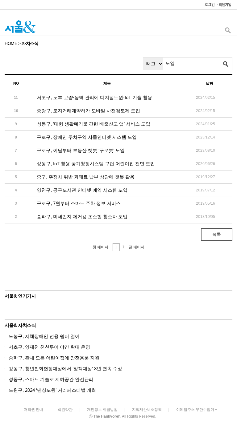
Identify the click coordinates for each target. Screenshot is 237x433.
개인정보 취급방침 (102, 409)
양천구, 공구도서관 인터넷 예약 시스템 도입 (82, 190)
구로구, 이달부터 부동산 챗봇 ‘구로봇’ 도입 (81, 150)
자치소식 (30, 43)
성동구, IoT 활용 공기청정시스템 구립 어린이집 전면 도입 (96, 163)
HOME (11, 43)
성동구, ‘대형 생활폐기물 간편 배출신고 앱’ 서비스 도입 (93, 123)
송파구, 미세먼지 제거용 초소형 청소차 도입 (82, 216)
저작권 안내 (33, 409)
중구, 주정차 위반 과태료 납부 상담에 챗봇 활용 (86, 176)
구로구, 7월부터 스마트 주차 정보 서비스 (79, 203)
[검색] (228, 31)
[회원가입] (224, 6)
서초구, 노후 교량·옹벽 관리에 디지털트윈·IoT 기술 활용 (94, 97)
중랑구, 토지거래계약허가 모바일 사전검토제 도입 (88, 110)
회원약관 (65, 409)
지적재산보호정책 (147, 409)
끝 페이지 (136, 247)
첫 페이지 (100, 247)
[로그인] (208, 6)
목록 (216, 234)
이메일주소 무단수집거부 (197, 409)
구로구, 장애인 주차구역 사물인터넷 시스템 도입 (87, 137)
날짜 (209, 83)
